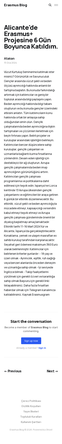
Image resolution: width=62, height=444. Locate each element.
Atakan (9, 58)
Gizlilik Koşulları (31, 406)
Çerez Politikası (31, 401)
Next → (52, 371)
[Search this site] (50, 5)
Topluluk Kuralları (31, 416)
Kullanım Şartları (31, 422)
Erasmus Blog (15, 5)
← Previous (12, 371)
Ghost (49, 429)
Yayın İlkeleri (31, 411)
